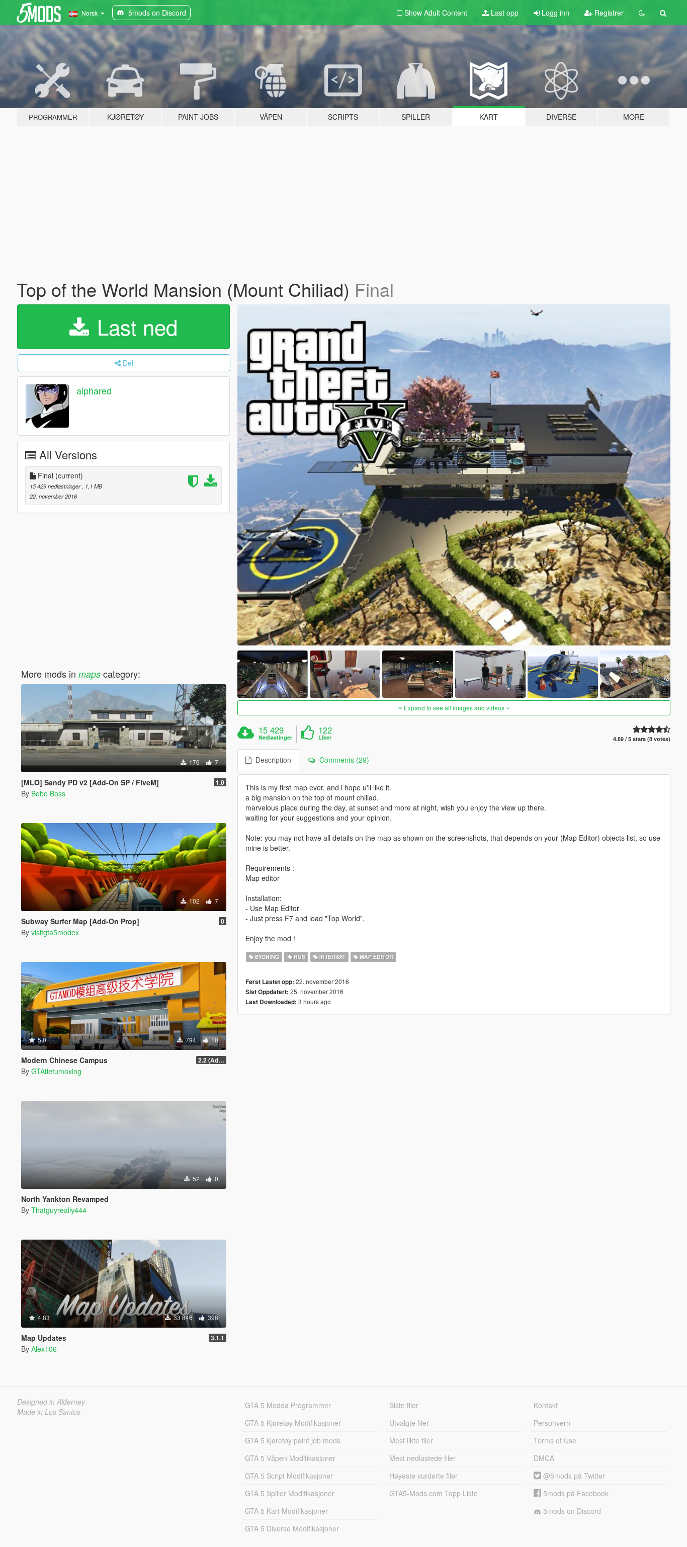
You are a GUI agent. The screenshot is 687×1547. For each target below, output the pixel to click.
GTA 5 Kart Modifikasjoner (286, 1511)
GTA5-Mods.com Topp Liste (433, 1493)
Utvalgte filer (409, 1423)
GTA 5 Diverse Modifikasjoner (292, 1528)
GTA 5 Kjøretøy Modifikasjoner (293, 1423)
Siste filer (403, 1405)
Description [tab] (271, 760)
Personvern (552, 1423)
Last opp (504, 13)
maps (89, 674)
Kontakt (546, 1405)
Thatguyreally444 (59, 1210)
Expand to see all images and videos (454, 707)
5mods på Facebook (575, 1493)
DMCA (544, 1458)
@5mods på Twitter (573, 1476)
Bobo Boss (48, 793)
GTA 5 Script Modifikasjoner (289, 1476)
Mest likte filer (411, 1440)
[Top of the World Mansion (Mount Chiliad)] (454, 475)
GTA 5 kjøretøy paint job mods (292, 1440)
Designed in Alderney (51, 1402)
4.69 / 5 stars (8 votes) (641, 739)
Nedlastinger (275, 738)
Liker (324, 738)
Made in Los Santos (48, 1412)
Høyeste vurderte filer (423, 1476)
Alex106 (44, 1349)
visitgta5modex (55, 932)
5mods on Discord (571, 1511)
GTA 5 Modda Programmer (288, 1405)
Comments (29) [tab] (342, 760)
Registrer (608, 13)
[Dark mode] (641, 12)
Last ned (134, 326)
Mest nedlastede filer (422, 1458)
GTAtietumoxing (56, 1071)
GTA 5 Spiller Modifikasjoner (289, 1493)
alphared (94, 390)
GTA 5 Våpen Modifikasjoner (290, 1458)
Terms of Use (555, 1440)
